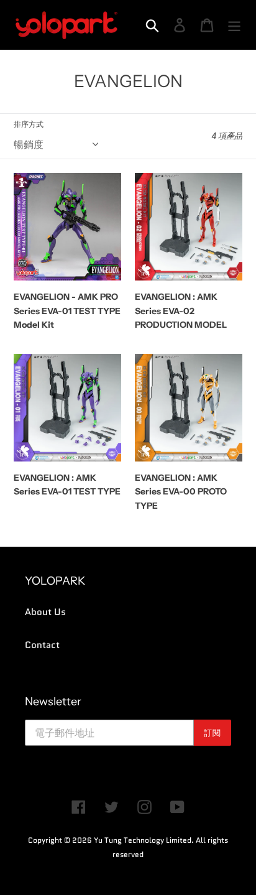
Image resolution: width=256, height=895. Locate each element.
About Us (45, 612)
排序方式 (28, 124)
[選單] (234, 25)
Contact (42, 645)
